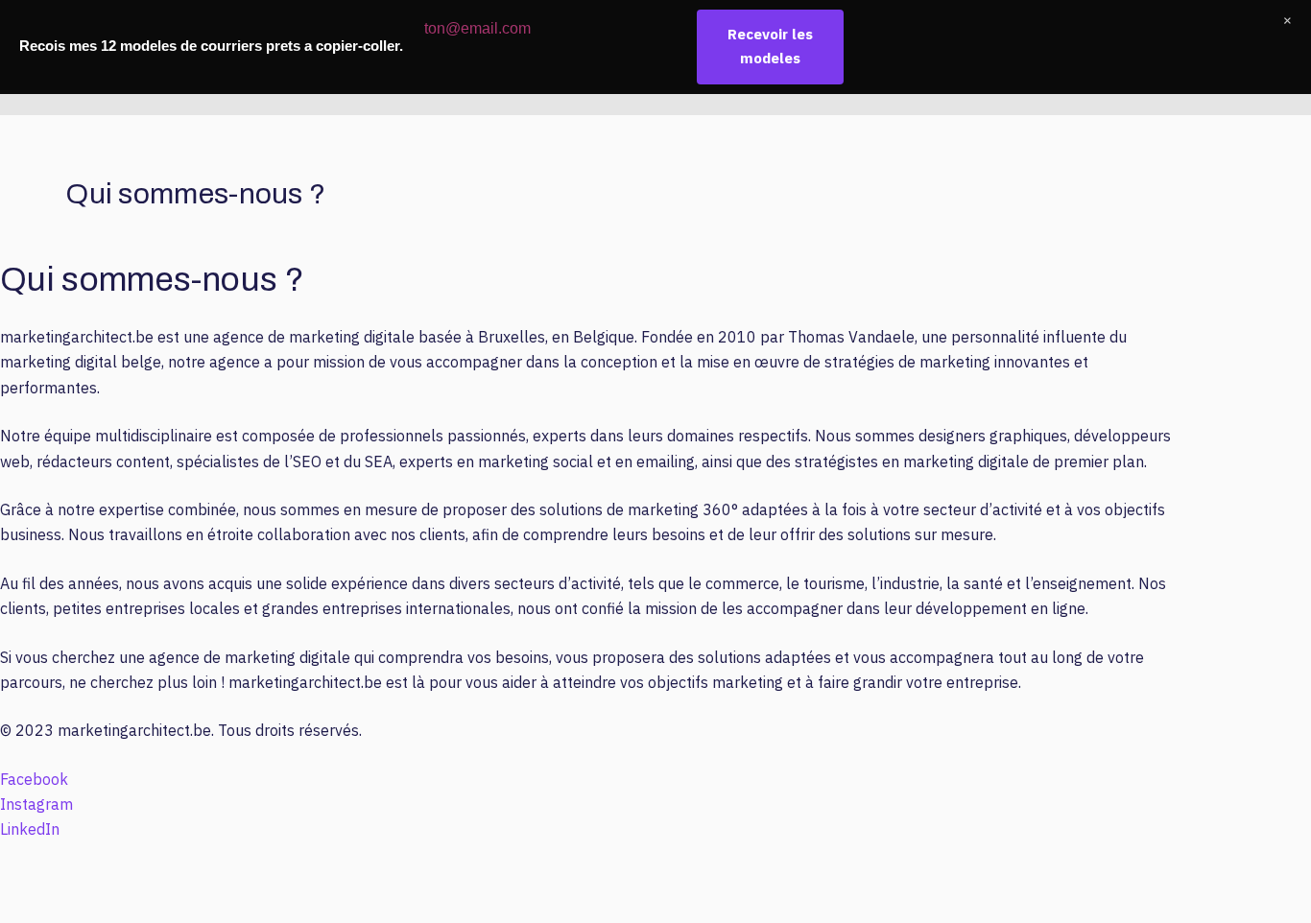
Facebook (34, 779)
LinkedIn (30, 829)
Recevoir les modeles (770, 46)
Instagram (36, 804)
